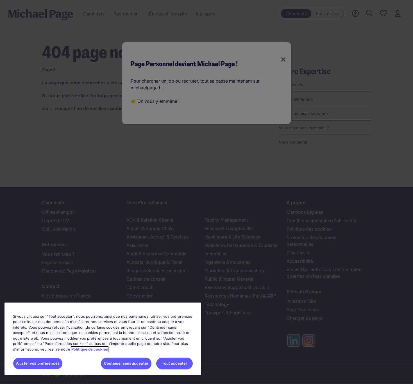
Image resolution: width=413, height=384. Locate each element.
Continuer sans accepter (126, 363)
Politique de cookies (89, 349)
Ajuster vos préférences (38, 363)
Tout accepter (174, 363)
